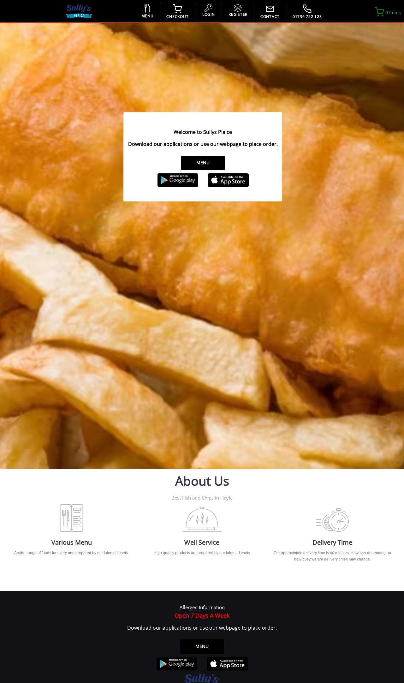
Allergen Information (202, 607)
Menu (203, 162)
